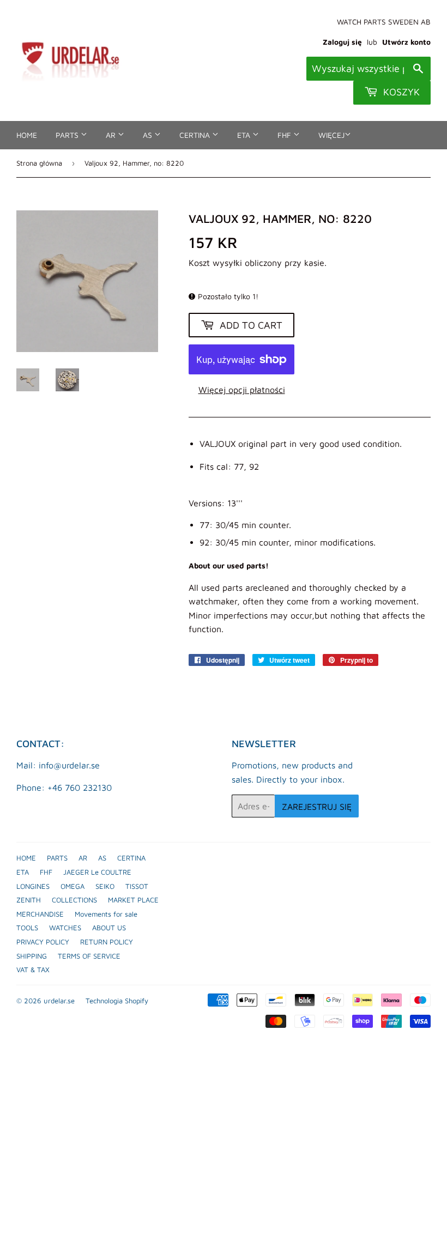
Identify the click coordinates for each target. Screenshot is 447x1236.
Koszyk (400, 92)
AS (148, 135)
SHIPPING (31, 956)
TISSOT (136, 886)
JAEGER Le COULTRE (97, 872)
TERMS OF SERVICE (89, 956)
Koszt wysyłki (215, 263)
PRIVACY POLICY (42, 941)
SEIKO (104, 886)
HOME (26, 135)
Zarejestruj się (317, 806)
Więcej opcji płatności (241, 390)
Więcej (331, 135)
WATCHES (65, 927)
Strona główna (39, 163)
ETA (244, 135)
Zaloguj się (342, 42)
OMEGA (72, 886)
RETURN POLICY (106, 941)
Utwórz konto (406, 42)
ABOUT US (109, 927)
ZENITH (28, 899)
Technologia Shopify (117, 1000)
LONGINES (33, 886)
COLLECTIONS (74, 899)
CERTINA (195, 135)
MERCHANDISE (40, 914)
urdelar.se (59, 1000)
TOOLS (27, 927)
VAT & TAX (33, 969)
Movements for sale (106, 914)
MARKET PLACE (133, 899)
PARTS (68, 135)
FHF (285, 135)
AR (112, 135)
